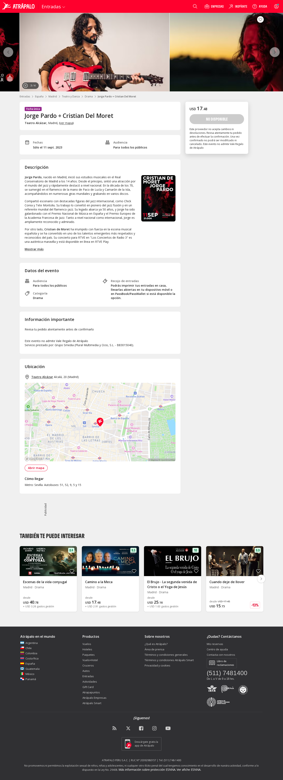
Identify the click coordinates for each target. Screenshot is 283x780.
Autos (86, 670)
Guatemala (32, 668)
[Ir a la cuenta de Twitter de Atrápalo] (128, 728)
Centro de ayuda (217, 649)
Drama (89, 96)
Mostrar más (34, 249)
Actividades (89, 681)
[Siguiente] (275, 52)
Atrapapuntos (91, 692)
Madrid (52, 96)
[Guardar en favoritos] (260, 19)
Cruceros (88, 665)
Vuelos (86, 643)
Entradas (25, 96)
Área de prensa (154, 649)
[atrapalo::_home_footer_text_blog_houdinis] (114, 728)
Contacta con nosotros (221, 654)
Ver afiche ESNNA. (189, 770)
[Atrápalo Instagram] (154, 728)
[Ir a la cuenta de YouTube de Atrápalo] (168, 728)
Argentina (31, 642)
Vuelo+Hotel (90, 660)
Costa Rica (32, 658)
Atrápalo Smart (91, 703)
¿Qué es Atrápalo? (156, 643)
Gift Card (88, 686)
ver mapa (66, 123)
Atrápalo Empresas (94, 697)
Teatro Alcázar (42, 377)
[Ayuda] (259, 6)
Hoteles (87, 649)
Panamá (30, 679)
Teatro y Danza (71, 96)
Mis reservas (215, 643)
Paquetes (88, 654)
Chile (28, 648)
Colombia (31, 653)
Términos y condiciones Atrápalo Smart (169, 660)
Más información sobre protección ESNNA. (147, 770)
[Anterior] (8, 52)
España (39, 96)
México (29, 673)
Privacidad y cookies (157, 665)
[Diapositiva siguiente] (261, 579)
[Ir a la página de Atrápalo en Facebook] (141, 728)
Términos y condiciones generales (166, 654)
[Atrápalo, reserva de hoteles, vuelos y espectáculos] (19, 6)
